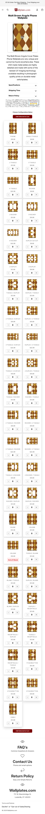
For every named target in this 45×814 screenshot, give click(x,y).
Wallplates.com (12, 810)
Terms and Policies (8, 803)
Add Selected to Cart (22, 116)
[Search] (7, 9)
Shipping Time (14, 90)
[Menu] (2, 9)
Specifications (14, 85)
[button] (13, 128)
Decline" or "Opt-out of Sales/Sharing (16, 807)
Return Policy (14, 96)
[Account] (37, 9)
